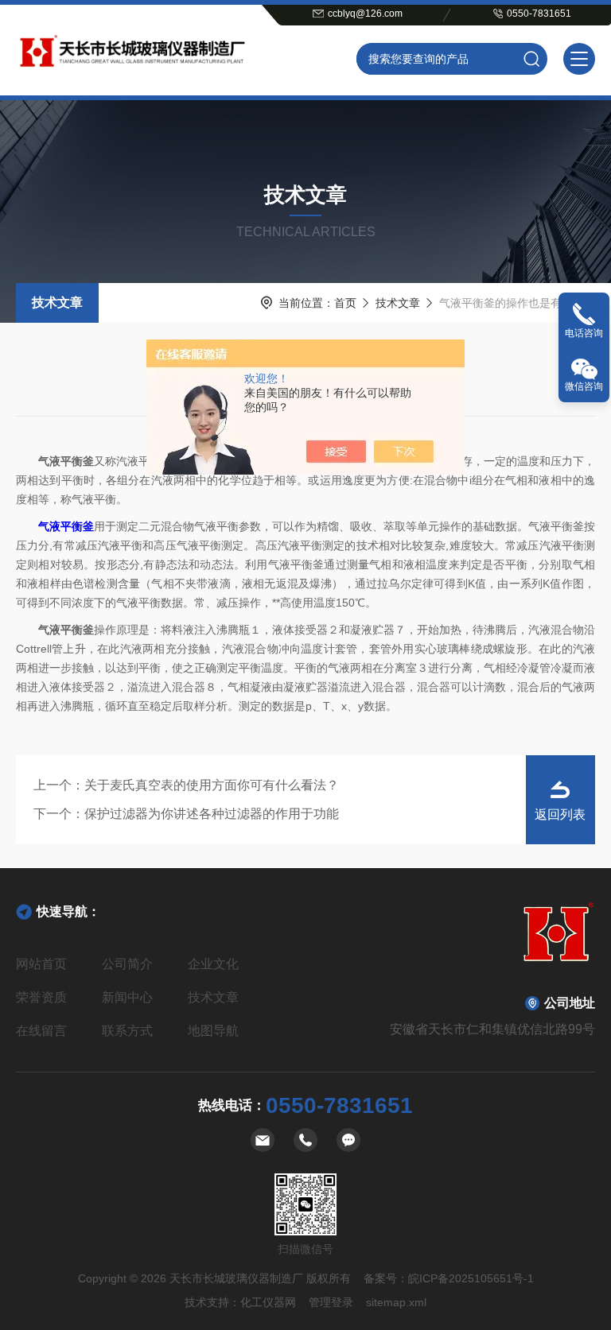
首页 (345, 303)
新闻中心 (127, 997)
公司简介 (127, 964)
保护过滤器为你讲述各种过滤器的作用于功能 (211, 813)
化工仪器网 (268, 1302)
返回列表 (560, 814)
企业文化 (213, 964)
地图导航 (213, 1030)
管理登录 (331, 1302)
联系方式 (127, 1030)
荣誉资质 (41, 997)
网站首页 (41, 964)
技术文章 (57, 302)
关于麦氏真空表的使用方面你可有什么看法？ (211, 785)
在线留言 (41, 1030)
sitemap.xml (396, 1302)
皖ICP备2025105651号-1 (471, 1278)
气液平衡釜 (66, 526)
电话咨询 (584, 333)
